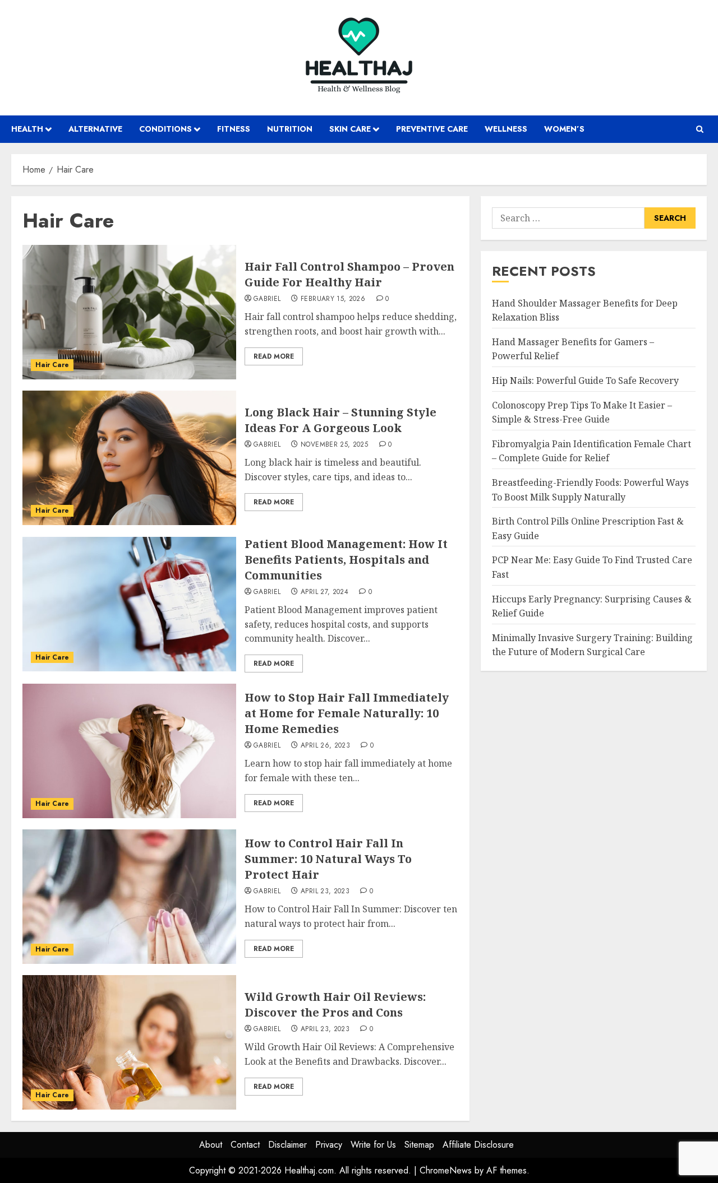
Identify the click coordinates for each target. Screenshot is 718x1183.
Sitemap (419, 1144)
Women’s (564, 128)
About (210, 1144)
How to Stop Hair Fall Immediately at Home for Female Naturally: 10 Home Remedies (347, 713)
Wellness (506, 128)
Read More (274, 356)
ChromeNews (446, 1170)
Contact (245, 1144)
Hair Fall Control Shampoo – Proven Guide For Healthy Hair (349, 274)
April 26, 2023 (325, 745)
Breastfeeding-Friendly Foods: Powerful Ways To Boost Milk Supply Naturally (590, 489)
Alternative (95, 128)
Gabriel (267, 299)
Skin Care (350, 128)
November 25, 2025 (334, 444)
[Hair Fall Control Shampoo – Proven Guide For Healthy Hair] (129, 312)
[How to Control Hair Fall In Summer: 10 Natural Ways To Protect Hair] (129, 896)
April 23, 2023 (325, 891)
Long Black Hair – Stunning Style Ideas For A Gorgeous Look (340, 420)
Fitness (233, 128)
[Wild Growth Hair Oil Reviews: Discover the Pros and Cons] (129, 1042)
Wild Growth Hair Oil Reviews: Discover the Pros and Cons (335, 1004)
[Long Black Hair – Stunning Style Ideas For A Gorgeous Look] (129, 458)
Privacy (328, 1144)
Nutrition (289, 128)
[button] (700, 129)
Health (27, 128)
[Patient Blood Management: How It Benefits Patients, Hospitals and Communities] (129, 604)
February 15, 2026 (333, 299)
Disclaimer (287, 1144)
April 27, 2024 (324, 592)
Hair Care (52, 365)
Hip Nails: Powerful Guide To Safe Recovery (585, 380)
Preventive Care (432, 128)
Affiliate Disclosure (478, 1144)
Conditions (165, 128)
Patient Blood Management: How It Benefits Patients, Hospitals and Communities (346, 559)
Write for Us (373, 1144)
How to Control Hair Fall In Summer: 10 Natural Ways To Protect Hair (328, 859)
